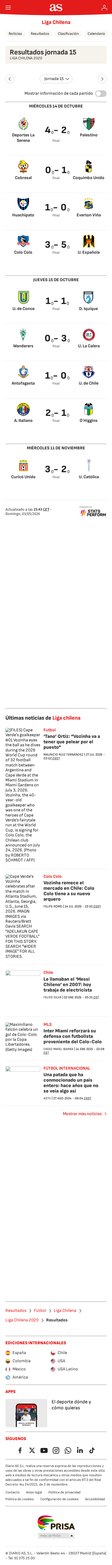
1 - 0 (56, 207)
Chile (48, 972)
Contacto (12, 1492)
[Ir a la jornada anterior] (9, 79)
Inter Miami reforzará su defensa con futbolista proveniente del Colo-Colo (72, 1036)
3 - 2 (56, 469)
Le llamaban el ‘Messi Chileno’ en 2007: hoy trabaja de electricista (67, 984)
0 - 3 (56, 338)
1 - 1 (56, 301)
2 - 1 (56, 413)
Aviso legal (34, 1492)
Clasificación (68, 33)
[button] (56, 1536)
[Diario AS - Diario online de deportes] (56, 7)
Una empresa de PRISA (56, 1523)
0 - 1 (56, 170)
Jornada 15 (54, 78)
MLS (47, 1024)
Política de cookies (19, 1499)
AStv (47, 1098)
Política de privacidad (64, 1492)
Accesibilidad (95, 1499)
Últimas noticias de (42, 718)
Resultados (40, 33)
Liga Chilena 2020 (22, 1320)
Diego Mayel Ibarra (58, 1049)
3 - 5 (56, 245)
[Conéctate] (104, 7)
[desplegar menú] (8, 7)
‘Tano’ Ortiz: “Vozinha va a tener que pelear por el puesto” (71, 742)
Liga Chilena (56, 22)
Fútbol (40, 1310)
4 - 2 (56, 130)
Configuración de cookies (59, 1499)
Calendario (96, 33)
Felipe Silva (52, 997)
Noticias (15, 33)
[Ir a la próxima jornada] (102, 79)
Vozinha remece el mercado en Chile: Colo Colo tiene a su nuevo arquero (68, 891)
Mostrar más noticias (82, 1113)
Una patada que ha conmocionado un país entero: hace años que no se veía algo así (70, 1083)
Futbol (49, 730)
